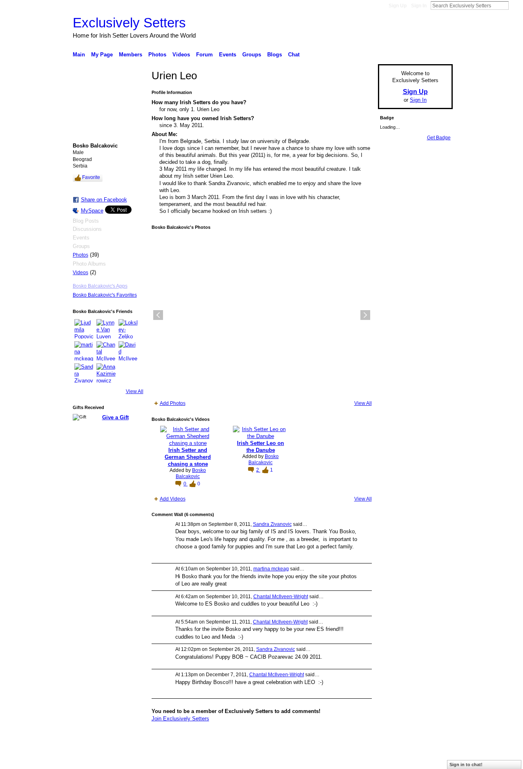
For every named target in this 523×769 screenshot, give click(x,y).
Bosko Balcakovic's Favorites (105, 295)
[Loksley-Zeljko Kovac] (128, 329)
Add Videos (173, 499)
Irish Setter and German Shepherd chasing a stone (188, 457)
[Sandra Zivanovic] (84, 373)
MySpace (92, 211)
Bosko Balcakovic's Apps (100, 286)
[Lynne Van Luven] (106, 329)
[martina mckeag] (84, 351)
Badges (360, 759)
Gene (122, 759)
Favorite (91, 177)
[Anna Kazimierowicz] (106, 373)
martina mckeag (271, 569)
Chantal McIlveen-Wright (280, 596)
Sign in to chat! (466, 764)
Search (515, 5)
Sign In (419, 6)
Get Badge (439, 138)
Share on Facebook (104, 200)
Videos (80, 272)
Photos (80, 255)
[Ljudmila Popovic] (84, 329)
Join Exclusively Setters (180, 718)
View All (134, 391)
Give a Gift (115, 417)
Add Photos (173, 403)
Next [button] (365, 315)
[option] (261, 315)
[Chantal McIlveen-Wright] (106, 351)
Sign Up (398, 6)
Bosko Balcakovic (191, 473)
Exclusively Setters (129, 22)
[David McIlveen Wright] (128, 351)
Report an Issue (392, 759)
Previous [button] (158, 315)
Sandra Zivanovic (272, 524)
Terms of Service (434, 759)
